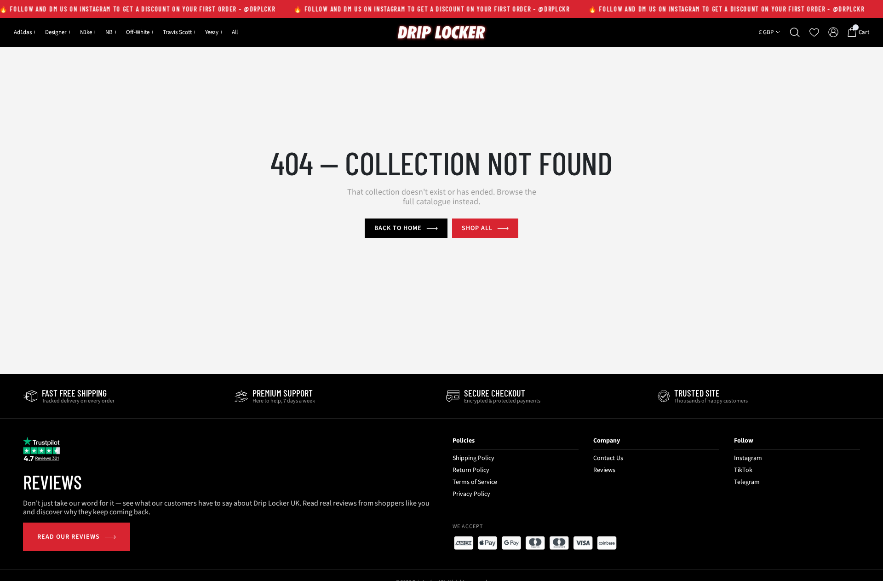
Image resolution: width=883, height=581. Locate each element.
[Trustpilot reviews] (41, 449)
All (235, 32)
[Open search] (795, 32)
